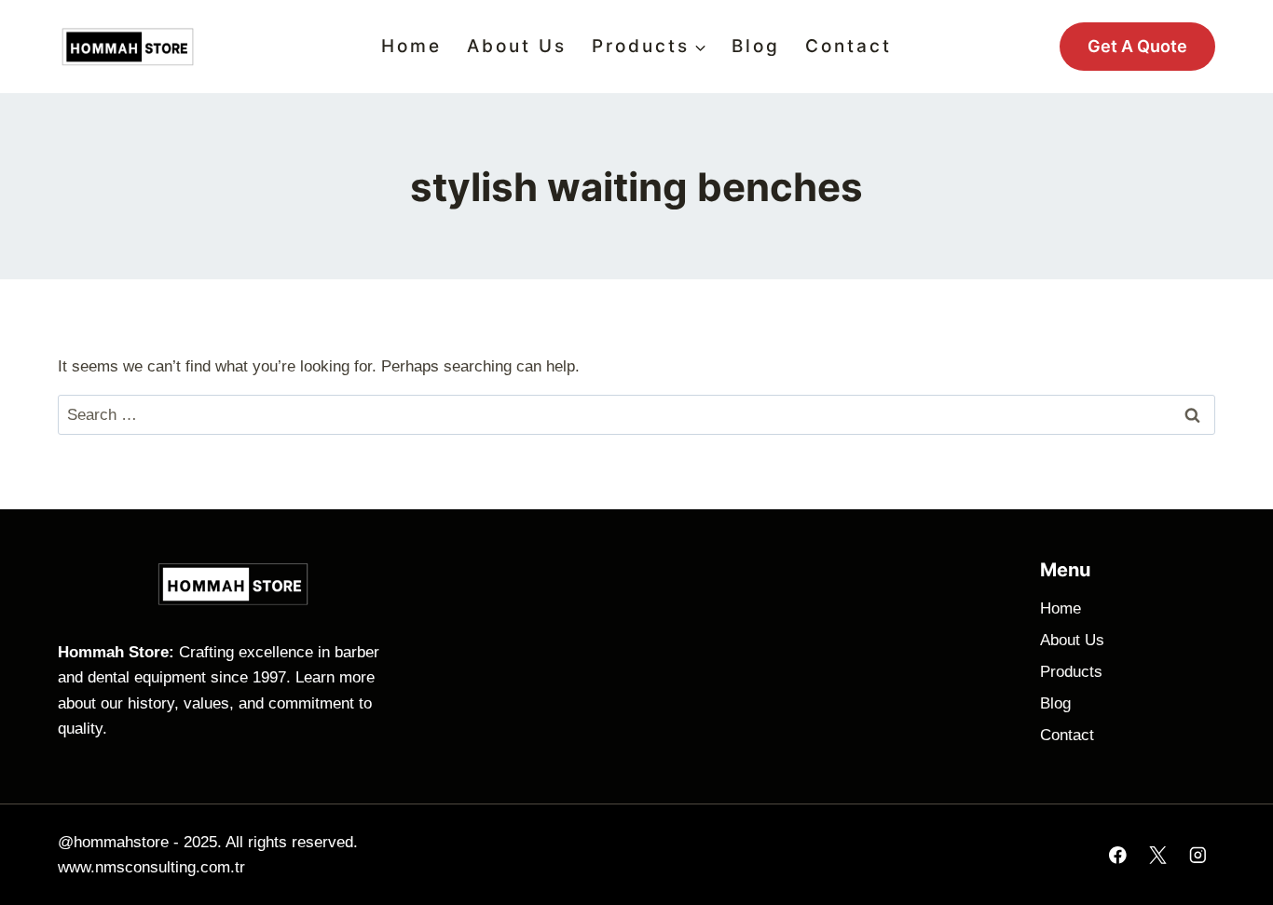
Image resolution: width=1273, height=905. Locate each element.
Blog (756, 46)
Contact (848, 46)
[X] (1158, 854)
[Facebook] (1118, 854)
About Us (517, 46)
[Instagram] (1198, 854)
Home (411, 46)
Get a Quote (1137, 46)
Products (1071, 672)
